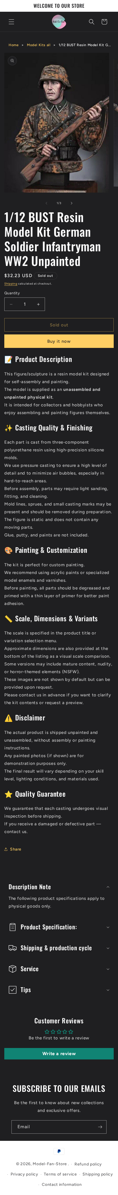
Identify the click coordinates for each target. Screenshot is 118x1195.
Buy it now (59, 341)
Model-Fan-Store (50, 1163)
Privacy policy (24, 1174)
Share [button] (15, 849)
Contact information (62, 1184)
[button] (11, 21)
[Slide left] (46, 203)
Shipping (10, 283)
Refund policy (88, 1164)
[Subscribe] (100, 1127)
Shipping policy (97, 1174)
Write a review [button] (59, 1053)
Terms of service (60, 1174)
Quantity (12, 293)
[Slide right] (71, 203)
